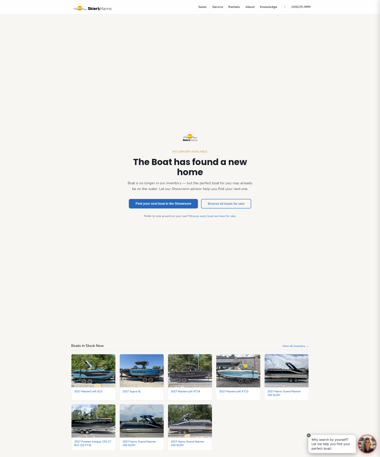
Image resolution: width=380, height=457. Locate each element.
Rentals (234, 7)
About (250, 7)
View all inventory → (295, 346)
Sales (202, 7)
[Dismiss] (309, 435)
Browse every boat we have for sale (212, 216)
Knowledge (268, 7)
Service (217, 7)
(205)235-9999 (300, 7)
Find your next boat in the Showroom (163, 203)
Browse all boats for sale (226, 204)
